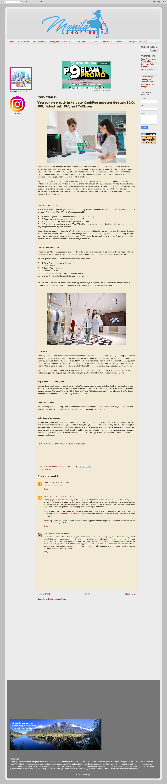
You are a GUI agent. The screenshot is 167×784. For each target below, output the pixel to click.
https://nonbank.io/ (63, 514)
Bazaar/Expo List (39, 42)
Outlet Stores (80, 42)
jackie (46, 533)
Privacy (142, 42)
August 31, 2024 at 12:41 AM (62, 496)
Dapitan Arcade (147, 69)
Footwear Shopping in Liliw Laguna (148, 73)
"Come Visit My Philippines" (112, 42)
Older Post (129, 594)
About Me (93, 42)
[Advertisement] (82, 51)
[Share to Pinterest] (90, 466)
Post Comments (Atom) (57, 599)
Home (11, 42)
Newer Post (44, 594)
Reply (46, 489)
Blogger (88, 775)
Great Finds (67, 42)
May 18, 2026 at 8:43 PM (59, 533)
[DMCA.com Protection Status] (148, 135)
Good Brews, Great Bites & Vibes (148, 60)
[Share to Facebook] (87, 466)
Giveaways (131, 42)
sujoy (46, 482)
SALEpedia (54, 42)
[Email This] (80, 466)
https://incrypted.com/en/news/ (111, 541)
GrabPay (47, 470)
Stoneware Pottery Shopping (148, 65)
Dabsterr (47, 496)
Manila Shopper (52, 466)
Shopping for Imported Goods (147, 81)
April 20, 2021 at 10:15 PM (59, 482)
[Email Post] (76, 466)
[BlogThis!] (83, 466)
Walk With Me (23, 42)
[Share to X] (85, 466)
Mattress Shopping (148, 77)
